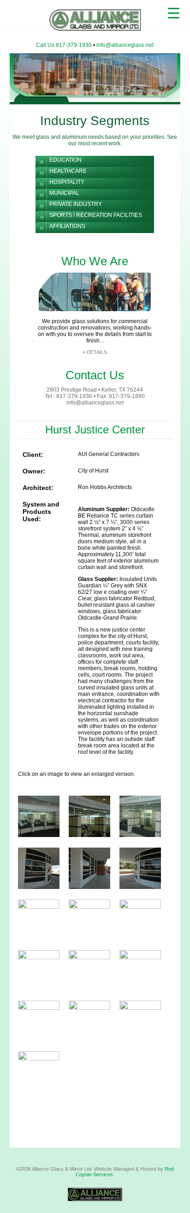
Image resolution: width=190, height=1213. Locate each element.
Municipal (64, 193)
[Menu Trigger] (173, 12)
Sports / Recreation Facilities (95, 215)
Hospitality (66, 182)
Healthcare (68, 171)
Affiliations (67, 226)
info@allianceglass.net (125, 45)
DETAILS (97, 352)
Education (65, 160)
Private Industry (75, 204)
